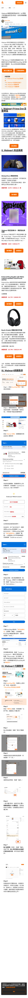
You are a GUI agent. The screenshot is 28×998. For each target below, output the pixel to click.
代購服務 (17, 95)
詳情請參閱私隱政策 (10, 987)
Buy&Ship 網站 (16, 387)
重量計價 (18, 97)
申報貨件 (7, 662)
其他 (10, 7)
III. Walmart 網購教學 (12, 85)
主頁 (2, 7)
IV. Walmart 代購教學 (12, 87)
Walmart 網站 (10, 434)
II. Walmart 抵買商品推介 (13, 82)
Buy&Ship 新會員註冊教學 (12, 687)
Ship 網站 (12, 683)
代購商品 (9, 709)
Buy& (8, 683)
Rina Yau (7, 20)
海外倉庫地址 (10, 533)
